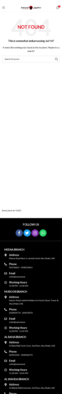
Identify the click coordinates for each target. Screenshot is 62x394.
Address (14, 255)
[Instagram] (35, 233)
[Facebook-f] (19, 233)
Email (12, 273)
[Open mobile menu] (3, 7)
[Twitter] (27, 233)
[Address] (5, 255)
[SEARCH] (56, 59)
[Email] (5, 273)
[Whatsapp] (43, 233)
